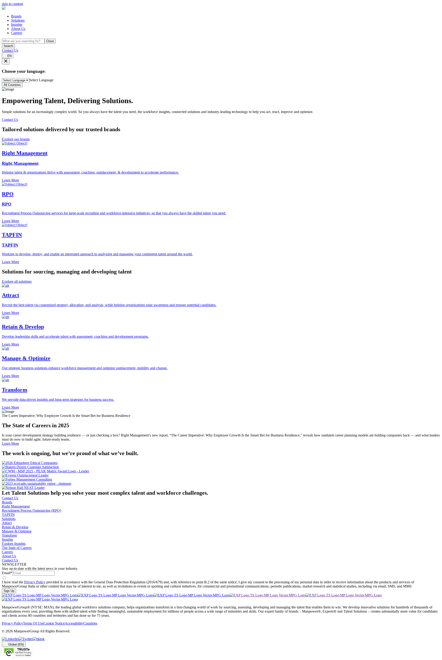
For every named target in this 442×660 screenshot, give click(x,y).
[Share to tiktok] (39, 639)
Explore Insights (14, 544)
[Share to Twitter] (26, 639)
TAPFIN (8, 515)
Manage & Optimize (17, 531)
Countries (90, 623)
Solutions (18, 20)
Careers (16, 33)
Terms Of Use (33, 623)
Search (8, 46)
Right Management (16, 506)
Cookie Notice (54, 623)
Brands (16, 16)
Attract (7, 523)
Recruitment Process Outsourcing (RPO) (31, 510)
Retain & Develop (15, 527)
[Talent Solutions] (4, 8)
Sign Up (9, 591)
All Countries (12, 85)
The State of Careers (17, 548)
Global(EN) (16, 644)
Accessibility (74, 623)
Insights (16, 24)
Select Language (41, 80)
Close (50, 41)
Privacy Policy (34, 582)
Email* (7, 573)
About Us (18, 29)
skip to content (12, 4)
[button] (221, 299)
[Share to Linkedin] (10, 639)
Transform (9, 535)
